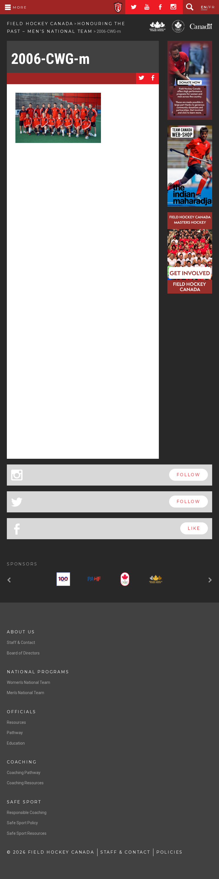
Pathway (15, 732)
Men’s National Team (25, 692)
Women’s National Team (28, 682)
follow (188, 474)
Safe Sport (24, 802)
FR (212, 7)
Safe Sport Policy (22, 823)
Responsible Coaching (26, 812)
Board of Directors (23, 653)
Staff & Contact (21, 642)
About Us (21, 632)
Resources (16, 722)
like (194, 528)
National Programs (38, 671)
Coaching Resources (25, 783)
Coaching (21, 762)
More (19, 7)
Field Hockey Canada (40, 23)
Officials (21, 711)
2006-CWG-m (50, 59)
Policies (169, 852)
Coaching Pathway (23, 772)
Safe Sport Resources (26, 833)
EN (204, 7)
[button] (10, 580)
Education (16, 743)
